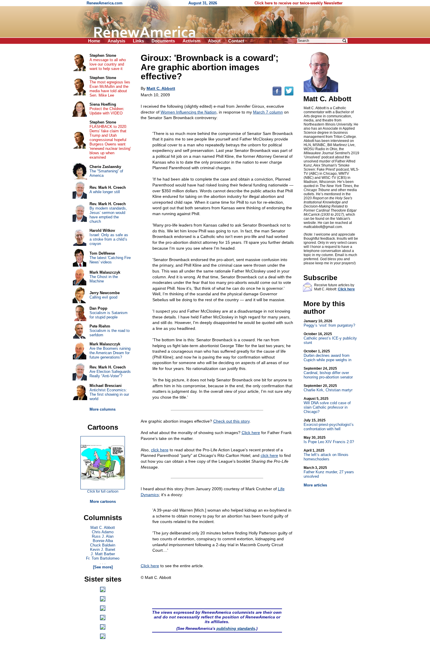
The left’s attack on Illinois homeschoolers (326, 454)
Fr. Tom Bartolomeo (102, 558)
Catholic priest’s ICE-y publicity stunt (330, 338)
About (214, 40)
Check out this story (231, 421)
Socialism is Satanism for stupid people (109, 315)
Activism (191, 40)
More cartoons (103, 501)
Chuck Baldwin (102, 545)
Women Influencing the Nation (188, 112)
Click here (251, 432)
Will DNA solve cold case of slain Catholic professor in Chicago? (327, 405)
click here (159, 450)
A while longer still (105, 192)
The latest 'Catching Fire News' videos (110, 260)
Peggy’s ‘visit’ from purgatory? (329, 323)
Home (94, 40)
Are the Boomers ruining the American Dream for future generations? (110, 352)
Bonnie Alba (103, 541)
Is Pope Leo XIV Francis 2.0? (329, 440)
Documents (163, 40)
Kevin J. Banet (102, 549)
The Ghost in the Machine (104, 279)
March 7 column (268, 112)
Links (138, 40)
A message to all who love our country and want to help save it (108, 64)
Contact (236, 40)
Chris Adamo (102, 532)
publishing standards (235, 628)
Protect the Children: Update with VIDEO (107, 111)
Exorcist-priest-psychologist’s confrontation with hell (329, 424)
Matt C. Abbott (102, 527)
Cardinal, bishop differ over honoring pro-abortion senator (328, 372)
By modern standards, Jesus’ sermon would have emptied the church (108, 215)
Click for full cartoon (102, 491)
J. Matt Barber (103, 554)
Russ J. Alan (102, 536)
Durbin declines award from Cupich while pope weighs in (327, 355)
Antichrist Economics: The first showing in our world (109, 394)
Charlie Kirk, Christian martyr (328, 388)
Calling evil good (103, 297)
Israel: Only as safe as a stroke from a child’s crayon (109, 239)
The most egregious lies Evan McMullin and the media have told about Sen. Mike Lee (110, 88)
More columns (103, 409)
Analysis (116, 40)
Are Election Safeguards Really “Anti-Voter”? (110, 373)
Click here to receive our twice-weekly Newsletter (298, 3)
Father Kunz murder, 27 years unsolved (329, 472)
